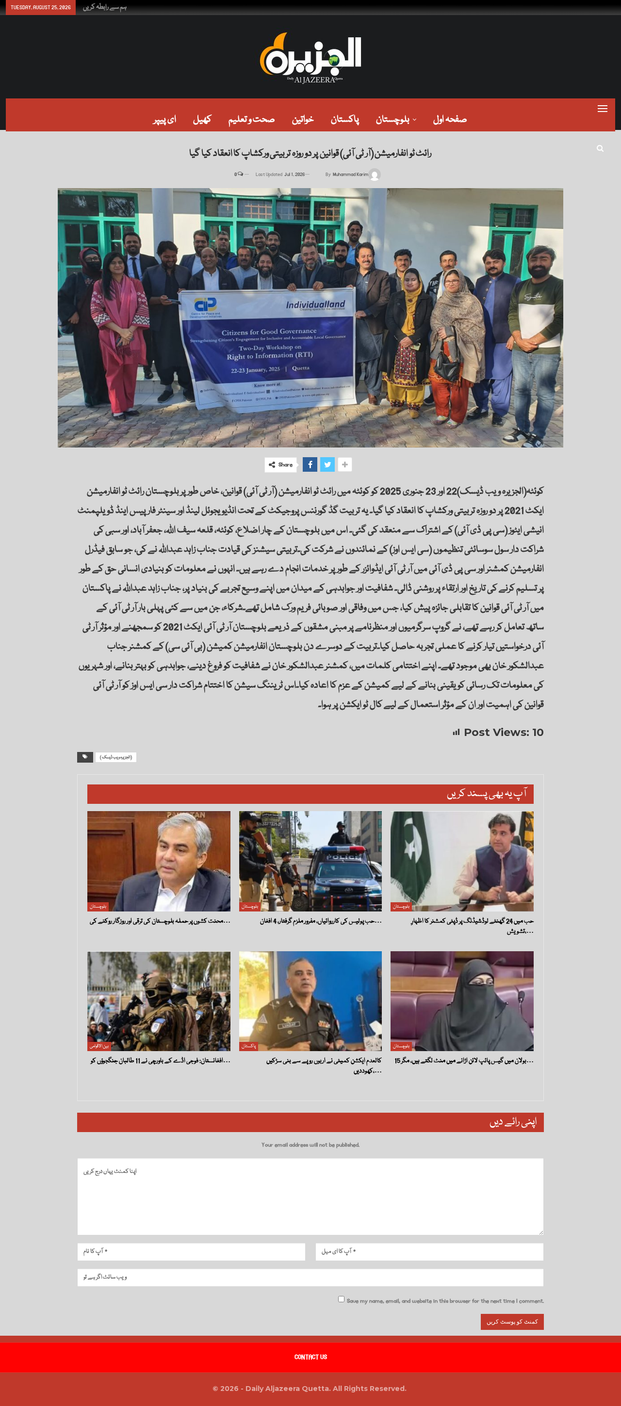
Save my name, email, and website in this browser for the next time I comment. (445, 1301)
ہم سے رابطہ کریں (105, 7)
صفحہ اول (450, 119)
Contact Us (310, 1357)
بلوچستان (392, 119)
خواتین (303, 119)
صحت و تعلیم (252, 119)
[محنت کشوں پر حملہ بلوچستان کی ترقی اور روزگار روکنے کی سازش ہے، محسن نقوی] (158, 861)
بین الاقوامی (99, 1046)
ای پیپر (165, 119)
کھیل (202, 119)
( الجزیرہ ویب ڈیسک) (116, 757)
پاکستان (345, 119)
